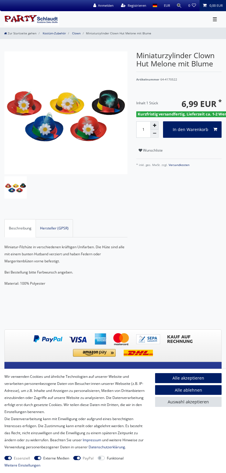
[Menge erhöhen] (154, 125)
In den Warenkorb (190, 129)
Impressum (92, 439)
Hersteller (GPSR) (54, 228)
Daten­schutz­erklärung (107, 447)
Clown (76, 33)
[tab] (20, 228)
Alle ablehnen (188, 390)
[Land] (154, 5)
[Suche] (179, 5)
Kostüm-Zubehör (54, 33)
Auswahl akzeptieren (188, 402)
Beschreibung (20, 228)
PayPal (88, 458)
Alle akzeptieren (188, 378)
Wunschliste (152, 150)
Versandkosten (179, 165)
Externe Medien (56, 458)
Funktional (115, 458)
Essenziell (22, 458)
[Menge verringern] (154, 134)
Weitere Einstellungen (22, 465)
